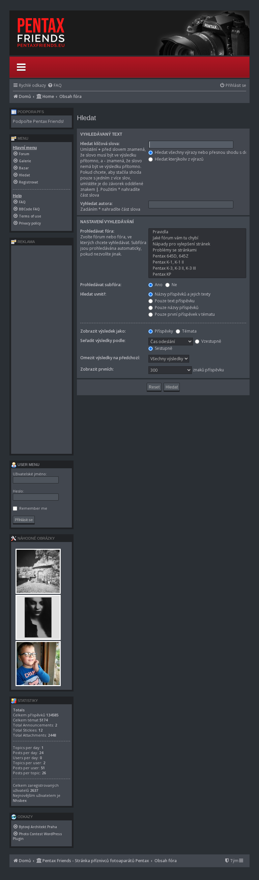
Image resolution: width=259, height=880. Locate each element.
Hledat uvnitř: (93, 294)
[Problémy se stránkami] (197, 250)
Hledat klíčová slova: (100, 143)
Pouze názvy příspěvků (176, 307)
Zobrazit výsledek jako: (103, 331)
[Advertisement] (41, 349)
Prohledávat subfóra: (100, 284)
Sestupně (163, 348)
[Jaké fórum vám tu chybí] (197, 238)
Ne (174, 284)
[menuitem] (55, 85)
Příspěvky (163, 331)
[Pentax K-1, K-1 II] (197, 262)
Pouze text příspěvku (174, 301)
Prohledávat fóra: (97, 231)
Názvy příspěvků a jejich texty (182, 294)
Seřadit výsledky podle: (102, 340)
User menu (28, 465)
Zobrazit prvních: (97, 369)
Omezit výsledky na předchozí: (110, 358)
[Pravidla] (197, 232)
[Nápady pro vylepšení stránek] (197, 244)
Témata (189, 331)
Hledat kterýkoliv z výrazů (178, 159)
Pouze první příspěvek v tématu (184, 314)
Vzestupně (210, 341)
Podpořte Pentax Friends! (38, 121)
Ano (158, 284)
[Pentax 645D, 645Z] (197, 256)
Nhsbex (20, 800)
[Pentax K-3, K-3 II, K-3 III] (197, 268)
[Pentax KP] (197, 274)
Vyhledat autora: (96, 203)
